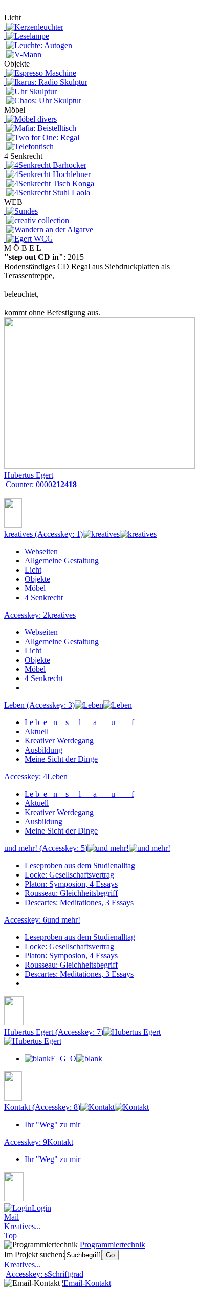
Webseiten (41, 551)
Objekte (37, 579)
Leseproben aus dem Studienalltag (80, 865)
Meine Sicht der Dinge (61, 759)
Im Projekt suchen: (34, 1254)
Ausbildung (43, 750)
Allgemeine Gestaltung (62, 560)
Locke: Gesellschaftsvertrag (69, 874)
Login (41, 1207)
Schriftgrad (44, 1273)
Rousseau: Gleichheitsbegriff (71, 893)
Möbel (35, 588)
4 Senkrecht (44, 597)
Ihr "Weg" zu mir (52, 1124)
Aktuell (37, 731)
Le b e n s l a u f (79, 722)
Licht (33, 569)
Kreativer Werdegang (59, 740)
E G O (63, 1058)
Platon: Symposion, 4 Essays (71, 884)
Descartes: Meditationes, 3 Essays (79, 902)
